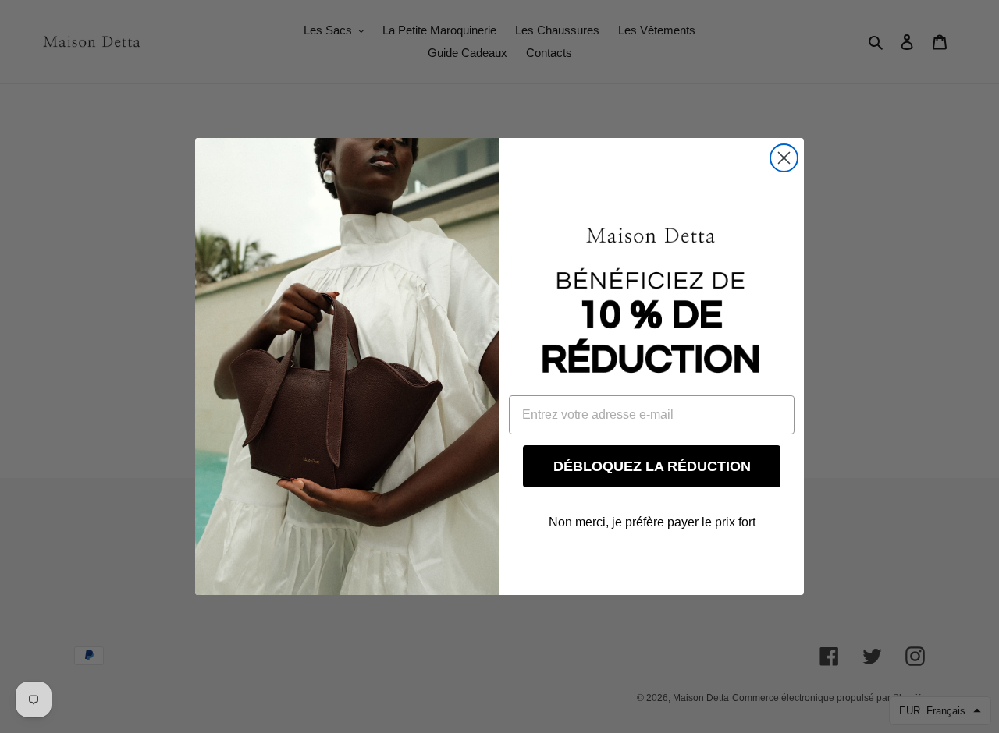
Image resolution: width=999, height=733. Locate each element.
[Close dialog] (784, 158)
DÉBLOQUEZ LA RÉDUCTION (652, 466)
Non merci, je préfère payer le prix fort (652, 522)
